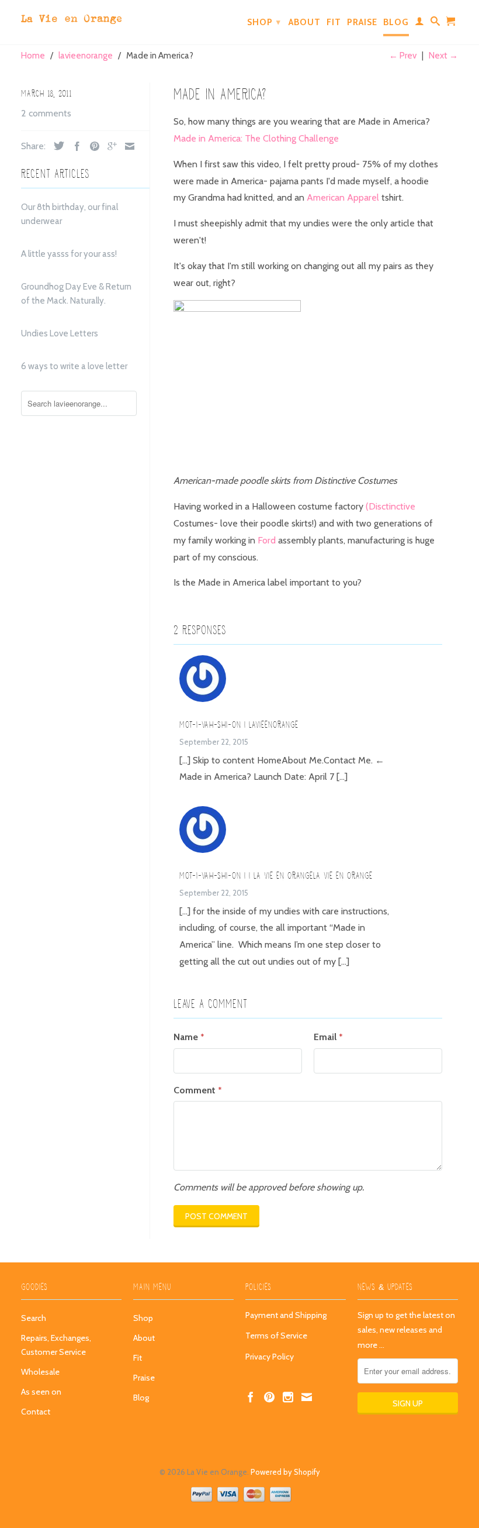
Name (188, 1036)
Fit (334, 22)
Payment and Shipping (286, 1315)
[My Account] (420, 23)
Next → (443, 55)
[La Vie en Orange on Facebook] (250, 1397)
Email (328, 1036)
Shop (264, 22)
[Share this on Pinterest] (91, 146)
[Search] (435, 23)
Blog (396, 22)
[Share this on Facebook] (74, 146)
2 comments (46, 113)
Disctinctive (392, 506)
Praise (362, 22)
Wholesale (40, 1372)
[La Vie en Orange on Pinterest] (269, 1397)
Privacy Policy (269, 1356)
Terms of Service (276, 1335)
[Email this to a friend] (126, 146)
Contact (35, 1411)
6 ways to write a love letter (74, 366)
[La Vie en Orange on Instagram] (288, 1397)
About (305, 22)
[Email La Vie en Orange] (306, 1397)
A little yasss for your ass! (69, 254)
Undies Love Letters (59, 333)
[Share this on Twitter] (56, 145)
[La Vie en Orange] (71, 16)
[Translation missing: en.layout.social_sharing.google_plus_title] (109, 146)
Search (33, 1318)
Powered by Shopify (285, 1472)
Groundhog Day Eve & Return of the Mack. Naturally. (76, 293)
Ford (267, 540)
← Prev (402, 55)
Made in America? (219, 95)
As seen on (41, 1391)
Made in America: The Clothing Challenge (256, 138)
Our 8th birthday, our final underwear (69, 214)
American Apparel (343, 197)
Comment (197, 1090)
